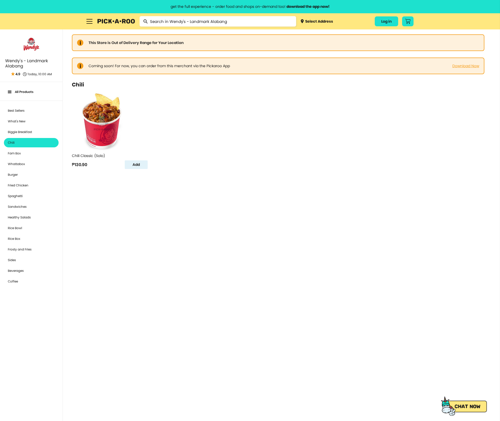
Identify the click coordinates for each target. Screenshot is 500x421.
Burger (13, 174)
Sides (12, 260)
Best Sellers (16, 110)
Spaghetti (15, 196)
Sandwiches (17, 206)
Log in (386, 21)
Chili (11, 142)
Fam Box (14, 153)
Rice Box (14, 238)
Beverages (16, 270)
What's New (17, 121)
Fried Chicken (18, 185)
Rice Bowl (15, 228)
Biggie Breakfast (20, 132)
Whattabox (16, 164)
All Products (24, 92)
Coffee (13, 281)
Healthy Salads (19, 217)
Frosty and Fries (20, 249)
